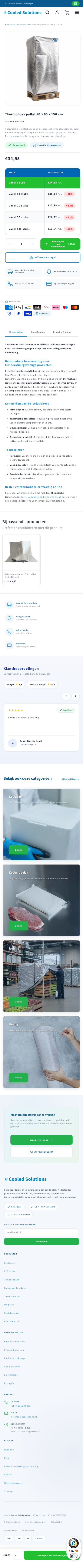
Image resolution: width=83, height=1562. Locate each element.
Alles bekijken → (71, 779)
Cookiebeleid (28, 1530)
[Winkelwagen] (67, 12)
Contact (8, 1474)
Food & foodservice (14, 1341)
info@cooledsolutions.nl (24, 1416)
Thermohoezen (19, 24)
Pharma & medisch (14, 1349)
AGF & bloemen (12, 1366)
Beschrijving (16, 332)
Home (8, 24)
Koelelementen (12, 1312)
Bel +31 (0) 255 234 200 (41, 1152)
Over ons (9, 1449)
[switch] (73, 1556)
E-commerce (11, 1374)
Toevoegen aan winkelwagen (52, 1555)
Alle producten (12, 1321)
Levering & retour (62, 332)
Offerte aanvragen (13, 1482)
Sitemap (8, 1491)
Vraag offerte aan (39, 1139)
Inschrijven (41, 1241)
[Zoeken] (47, 12)
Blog (6, 1457)
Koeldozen (10, 1262)
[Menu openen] (77, 12)
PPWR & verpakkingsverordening (21, 1466)
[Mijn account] (57, 12)
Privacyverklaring (12, 1522)
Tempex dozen (11, 1279)
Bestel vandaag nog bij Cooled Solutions (43, 496)
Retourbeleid (56, 1522)
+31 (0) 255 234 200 (20, 1405)
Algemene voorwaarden (35, 1522)
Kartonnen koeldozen (15, 1287)
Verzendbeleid (10, 1530)
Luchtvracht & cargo (15, 1358)
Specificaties (38, 332)
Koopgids (9, 1383)
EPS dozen (9, 1271)
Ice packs (9, 1304)
